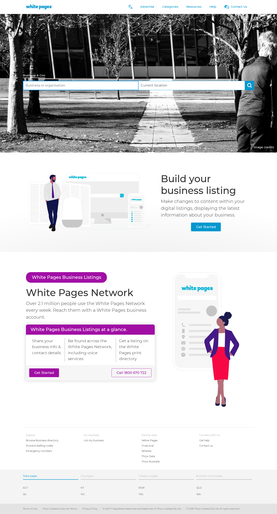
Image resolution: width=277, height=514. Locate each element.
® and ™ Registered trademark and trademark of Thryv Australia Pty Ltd (142, 508)
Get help (204, 440)
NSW (141, 487)
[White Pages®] (39, 6)
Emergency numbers (39, 450)
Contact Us (238, 7)
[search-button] (249, 85)
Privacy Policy (90, 508)
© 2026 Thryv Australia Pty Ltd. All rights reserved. (213, 508)
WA (198, 494)
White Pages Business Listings (66, 277)
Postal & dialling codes (39, 445)
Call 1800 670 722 (131, 373)
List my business (94, 440)
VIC (83, 494)
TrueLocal (148, 445)
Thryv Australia (151, 461)
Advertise (147, 7)
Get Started (206, 227)
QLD (199, 487)
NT (82, 487)
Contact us (206, 445)
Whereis (146, 450)
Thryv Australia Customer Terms (60, 508)
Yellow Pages (150, 440)
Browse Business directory (42, 440)
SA (24, 494)
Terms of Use (30, 508)
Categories (170, 7)
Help (212, 7)
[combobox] (80, 85)
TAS (140, 494)
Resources (193, 7)
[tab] (35, 75)
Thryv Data (148, 456)
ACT (25, 487)
